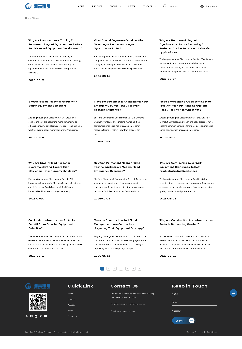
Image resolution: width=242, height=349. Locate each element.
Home (81, 6)
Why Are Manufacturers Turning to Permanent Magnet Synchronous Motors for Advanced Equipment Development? (55, 44)
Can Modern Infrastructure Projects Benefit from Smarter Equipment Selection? (51, 224)
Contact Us (149, 6)
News (131, 6)
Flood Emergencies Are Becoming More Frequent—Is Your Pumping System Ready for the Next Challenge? (185, 105)
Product (97, 6)
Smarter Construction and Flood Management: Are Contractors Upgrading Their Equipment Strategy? (119, 224)
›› (140, 268)
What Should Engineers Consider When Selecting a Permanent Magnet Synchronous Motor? (119, 44)
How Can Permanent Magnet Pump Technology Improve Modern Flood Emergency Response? (117, 167)
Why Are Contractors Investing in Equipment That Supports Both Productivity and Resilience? (181, 167)
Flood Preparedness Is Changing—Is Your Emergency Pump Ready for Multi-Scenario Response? (121, 105)
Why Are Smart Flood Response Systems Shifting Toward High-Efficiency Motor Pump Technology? (52, 167)
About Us (115, 6)
